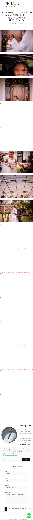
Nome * (6, 471)
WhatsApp (7, 485)
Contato (26, 459)
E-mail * (6, 478)
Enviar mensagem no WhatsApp (11, 455)
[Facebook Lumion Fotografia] (8, 459)
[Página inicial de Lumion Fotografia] (10, 4)
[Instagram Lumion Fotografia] (11, 459)
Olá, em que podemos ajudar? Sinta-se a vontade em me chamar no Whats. (17, 509)
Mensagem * (7, 492)
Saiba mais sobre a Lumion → (25, 444)
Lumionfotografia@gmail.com (10, 448)
